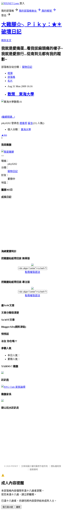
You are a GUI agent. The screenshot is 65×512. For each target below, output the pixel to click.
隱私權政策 (56, 466)
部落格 (11, 77)
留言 (30, 123)
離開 (18, 507)
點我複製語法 (32, 272)
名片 (10, 80)
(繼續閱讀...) (8, 117)
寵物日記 (27, 67)
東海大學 (26, 129)
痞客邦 (23, 123)
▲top (4, 135)
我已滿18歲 (8, 507)
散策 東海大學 (21, 94)
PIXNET (14, 466)
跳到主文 (6, 40)
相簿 (10, 73)
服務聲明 (34, 469)
